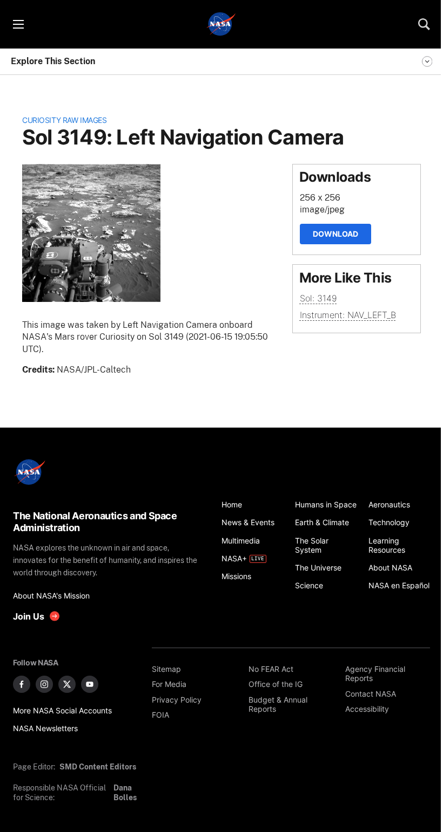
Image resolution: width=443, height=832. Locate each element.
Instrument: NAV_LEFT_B (348, 315)
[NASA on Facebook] (21, 684)
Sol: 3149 (318, 298)
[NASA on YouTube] (89, 684)
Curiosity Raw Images (64, 120)
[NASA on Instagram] (44, 684)
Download (335, 233)
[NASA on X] (67, 684)
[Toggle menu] (18, 24)
